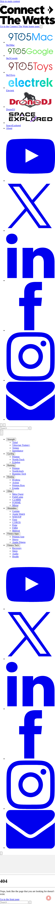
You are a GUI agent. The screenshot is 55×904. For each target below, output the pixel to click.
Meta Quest (17, 494)
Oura (14, 519)
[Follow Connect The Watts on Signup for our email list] (30, 847)
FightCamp (17, 497)
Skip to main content (10, 1)
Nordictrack (18, 471)
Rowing (10, 477)
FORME (16, 502)
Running (11, 465)
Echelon (16, 462)
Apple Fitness (19, 542)
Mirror (15, 505)
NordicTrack (18, 459)
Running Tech (19, 473)
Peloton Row (18, 485)
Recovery (17, 548)
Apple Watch (18, 514)
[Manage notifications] (48, 898)
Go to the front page (9, 899)
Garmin (16, 511)
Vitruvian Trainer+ (21, 445)
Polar (14, 525)
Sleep (15, 551)
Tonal (15, 442)
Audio (15, 553)
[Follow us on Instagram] (30, 808)
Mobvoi (16, 530)
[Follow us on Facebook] (30, 758)
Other (9, 491)
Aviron (15, 482)
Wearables (12, 508)
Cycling (10, 454)
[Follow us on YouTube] (30, 609)
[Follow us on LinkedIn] (30, 708)
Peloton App (18, 536)
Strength (11, 439)
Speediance (17, 450)
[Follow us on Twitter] (30, 659)
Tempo (15, 448)
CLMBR (16, 499)
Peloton (16, 456)
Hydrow (16, 479)
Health (15, 556)
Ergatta (15, 488)
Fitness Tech (13, 545)
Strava (15, 539)
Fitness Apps (13, 534)
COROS (16, 522)
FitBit (15, 528)
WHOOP (16, 516)
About (9, 128)
